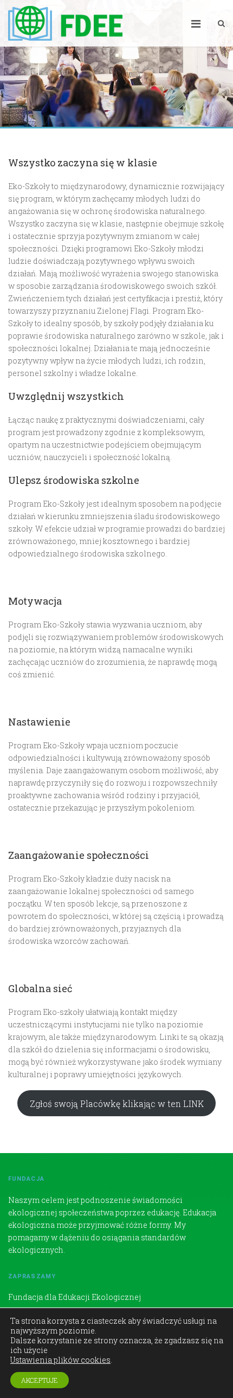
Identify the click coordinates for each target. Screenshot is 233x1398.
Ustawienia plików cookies (60, 1360)
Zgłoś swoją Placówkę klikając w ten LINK (117, 1103)
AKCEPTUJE (39, 1380)
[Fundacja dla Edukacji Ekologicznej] (65, 23)
